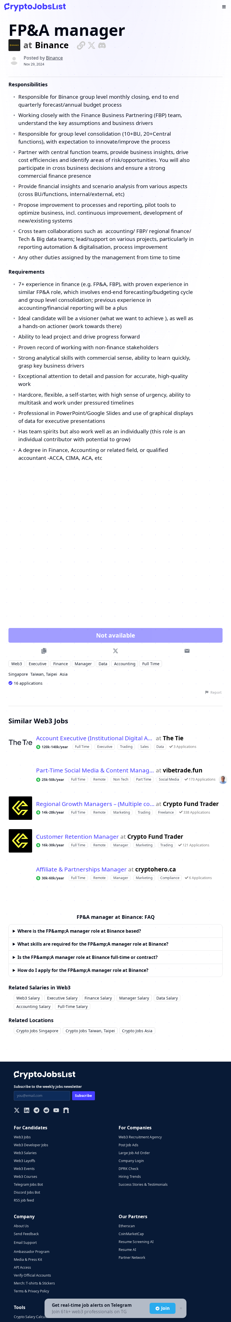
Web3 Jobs (22, 1137)
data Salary (167, 998)
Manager (83, 663)
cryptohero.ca (155, 869)
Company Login (131, 1160)
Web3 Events (24, 1168)
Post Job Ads (128, 1145)
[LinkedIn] (27, 1110)
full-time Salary (73, 1006)
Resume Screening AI (136, 1241)
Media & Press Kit (28, 1259)
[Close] (180, 1308)
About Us (21, 1226)
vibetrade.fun (183, 770)
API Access (22, 1267)
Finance (60, 663)
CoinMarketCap (131, 1233)
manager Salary (134, 998)
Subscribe (83, 1095)
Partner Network (132, 1257)
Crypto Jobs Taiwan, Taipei (90, 1030)
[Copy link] (44, 651)
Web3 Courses (25, 1176)
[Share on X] (115, 651)
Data (103, 663)
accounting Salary (33, 1006)
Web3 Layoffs (24, 1160)
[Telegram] (36, 1110)
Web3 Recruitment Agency (140, 1137)
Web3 (16, 663)
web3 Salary (28, 998)
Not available (115, 635)
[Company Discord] (102, 45)
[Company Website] (81, 45)
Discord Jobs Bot (27, 1192)
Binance (52, 45)
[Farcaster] (66, 1110)
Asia (64, 674)
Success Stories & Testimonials (143, 1184)
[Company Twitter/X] (91, 45)
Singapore (18, 674)
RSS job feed (24, 1200)
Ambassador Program (31, 1251)
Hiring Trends (130, 1176)
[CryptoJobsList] (35, 7)
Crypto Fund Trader (191, 804)
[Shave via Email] (187, 651)
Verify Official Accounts (32, 1275)
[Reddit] (46, 1110)
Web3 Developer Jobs (31, 1145)
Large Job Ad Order (134, 1152)
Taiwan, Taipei (43, 674)
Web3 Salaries (25, 1152)
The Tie (173, 738)
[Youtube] (56, 1110)
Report (215, 692)
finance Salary (98, 998)
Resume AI (127, 1249)
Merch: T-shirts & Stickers (34, 1283)
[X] (17, 1110)
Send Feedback (26, 1233)
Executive (37, 663)
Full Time (150, 663)
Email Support (25, 1242)
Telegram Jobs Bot (28, 1184)
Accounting (125, 663)
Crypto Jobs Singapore (37, 1030)
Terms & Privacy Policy (31, 1291)
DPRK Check (129, 1168)
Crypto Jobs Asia (137, 1030)
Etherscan (127, 1226)
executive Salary (62, 998)
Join (165, 1308)
